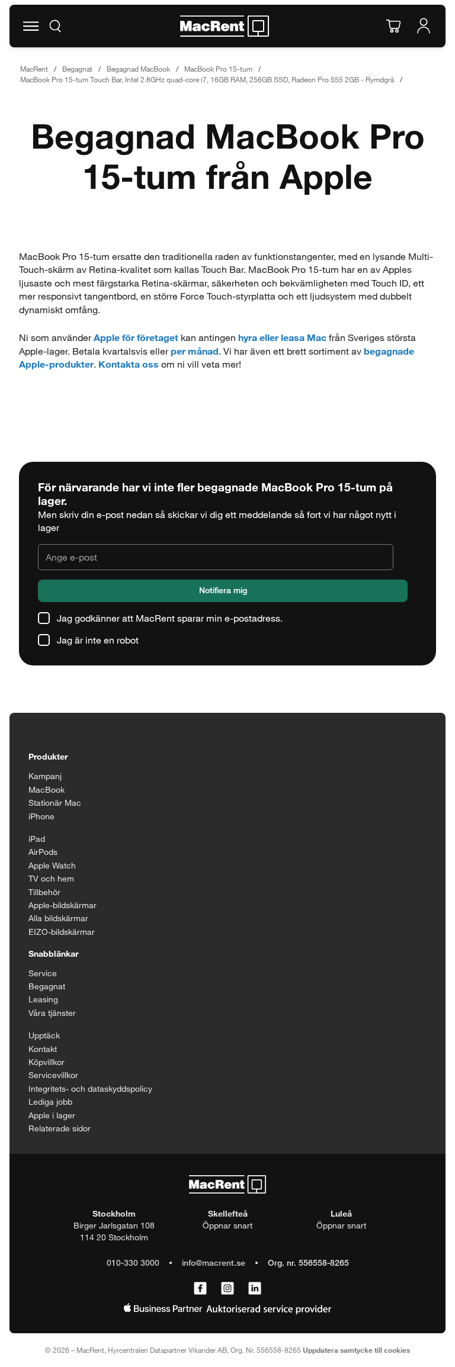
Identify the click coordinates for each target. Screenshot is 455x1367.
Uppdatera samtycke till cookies (356, 1350)
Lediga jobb (50, 1101)
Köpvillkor (46, 1062)
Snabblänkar (53, 953)
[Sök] (55, 26)
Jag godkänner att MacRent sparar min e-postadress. (170, 617)
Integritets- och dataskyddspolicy (90, 1088)
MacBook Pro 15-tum (218, 68)
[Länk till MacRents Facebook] (200, 1289)
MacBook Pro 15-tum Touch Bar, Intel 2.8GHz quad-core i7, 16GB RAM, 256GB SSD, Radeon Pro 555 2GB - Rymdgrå (207, 79)
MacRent (34, 68)
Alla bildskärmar (58, 918)
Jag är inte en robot (98, 639)
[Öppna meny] (31, 26)
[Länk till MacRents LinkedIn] (254, 1289)
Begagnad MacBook (138, 68)
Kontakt (42, 1049)
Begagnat (77, 68)
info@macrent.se (213, 1262)
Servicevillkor (53, 1075)
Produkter (48, 756)
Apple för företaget (136, 337)
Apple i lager (51, 1115)
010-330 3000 (133, 1262)
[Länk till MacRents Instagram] (227, 1289)
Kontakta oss (128, 363)
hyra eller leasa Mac (282, 337)
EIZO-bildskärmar (61, 932)
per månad (195, 350)
